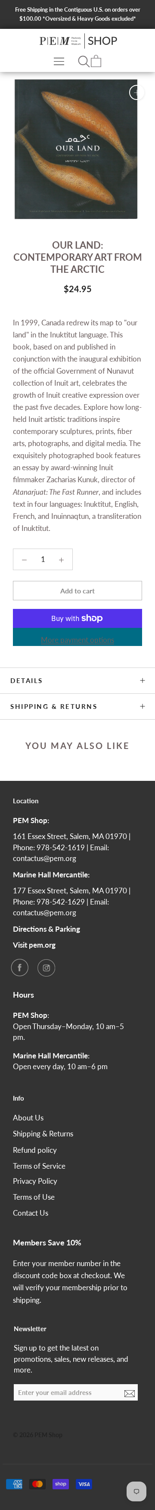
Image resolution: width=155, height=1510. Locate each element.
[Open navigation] (59, 61)
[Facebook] (19, 967)
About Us (28, 1117)
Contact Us (30, 1212)
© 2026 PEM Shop (37, 1434)
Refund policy (35, 1149)
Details (26, 680)
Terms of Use (34, 1196)
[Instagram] (46, 967)
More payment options (77, 639)
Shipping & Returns (53, 706)
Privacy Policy (35, 1181)
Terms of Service (39, 1165)
